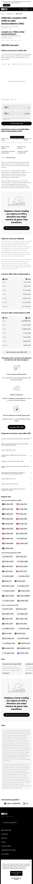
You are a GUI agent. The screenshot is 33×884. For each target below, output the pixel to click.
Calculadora (10, 13)
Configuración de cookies (16, 878)
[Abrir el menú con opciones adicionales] (31, 9)
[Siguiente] (31, 803)
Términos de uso (11, 755)
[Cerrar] (30, 862)
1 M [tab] (19, 64)
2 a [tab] (29, 64)
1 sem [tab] (14, 64)
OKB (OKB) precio (10, 157)
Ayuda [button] (3, 842)
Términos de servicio (25, 759)
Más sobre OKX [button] (6, 830)
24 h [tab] (9, 64)
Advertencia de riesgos (23, 755)
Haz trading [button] (5, 854)
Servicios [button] (4, 838)
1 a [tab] (24, 64)
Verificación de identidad (16, 398)
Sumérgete (5, 673)
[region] (16, 872)
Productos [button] (4, 834)
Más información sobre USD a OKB (16, 352)
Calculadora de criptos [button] (8, 850)
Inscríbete (25, 9)
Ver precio (28, 673)
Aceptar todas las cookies (16, 873)
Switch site (6, 5)
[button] (20, 9)
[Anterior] (2, 803)
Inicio (2, 13)
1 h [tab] (4, 64)
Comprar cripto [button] (6, 846)
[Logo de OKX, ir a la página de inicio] (4, 9)
